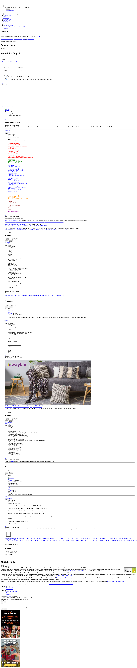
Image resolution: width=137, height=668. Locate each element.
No (4, 601)
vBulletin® (8, 596)
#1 (5, 119)
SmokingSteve (8, 498)
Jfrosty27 (10, 313)
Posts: (9, 114)
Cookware (5, 28)
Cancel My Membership (11, 591)
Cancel (10, 241)
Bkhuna (7, 110)
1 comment (7, 308)
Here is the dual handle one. (11, 220)
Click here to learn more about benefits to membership (61, 584)
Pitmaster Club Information (7, 39)
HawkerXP (10, 480)
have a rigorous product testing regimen (65, 577)
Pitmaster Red (6, 586)
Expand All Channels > (8, 25)
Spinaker (7, 132)
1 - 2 (6, 474)
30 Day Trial (22, 39)
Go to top (8, 594)
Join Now (16, 39)
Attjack (7, 244)
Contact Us (31, 39)
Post (7, 241)
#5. (9, 479)
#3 (5, 290)
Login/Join (5, 21)
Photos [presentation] (17, 61)
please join (38, 36)
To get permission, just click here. (75, 570)
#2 (5, 215)
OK (1, 603)
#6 (5, 526)
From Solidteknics (18, 228)
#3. (9, 312)
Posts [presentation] (3, 61)
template (8, 106)
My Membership (7, 19)
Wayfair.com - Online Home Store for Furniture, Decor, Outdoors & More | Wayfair (24, 405)
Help (4, 16)
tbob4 (6, 321)
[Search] (17, 14)
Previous (4, 106)
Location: (10, 115)
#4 (5, 355)
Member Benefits (7, 20)
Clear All (4, 83)
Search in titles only (12, 7)
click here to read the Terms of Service (64, 575)
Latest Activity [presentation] (10, 61)
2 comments (8, 475)
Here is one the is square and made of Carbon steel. (17, 224)
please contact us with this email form (115, 581)
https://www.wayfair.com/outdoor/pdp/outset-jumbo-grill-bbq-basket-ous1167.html (23, 407)
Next (12, 106)
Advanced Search (10, 10)
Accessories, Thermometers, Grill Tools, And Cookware (16, 26)
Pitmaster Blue (9, 589)
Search (8, 8)
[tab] (3, 62)
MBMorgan (8, 423)
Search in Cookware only (24, 7)
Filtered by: (5, 82)
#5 (5, 458)
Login (27, 39)
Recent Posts (6, 18)
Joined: (9, 113)
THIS (12, 461)
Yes (2, 601)
